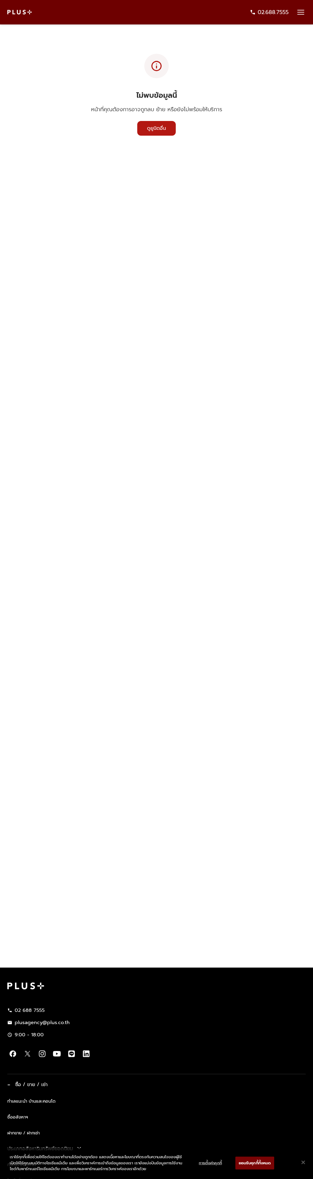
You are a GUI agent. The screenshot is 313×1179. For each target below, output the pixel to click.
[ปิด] (303, 1162)
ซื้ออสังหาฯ (17, 1117)
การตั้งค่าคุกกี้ (210, 1163)
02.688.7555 (273, 12)
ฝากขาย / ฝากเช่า (23, 1133)
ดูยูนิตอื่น (156, 128)
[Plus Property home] (19, 12)
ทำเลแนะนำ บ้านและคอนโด (31, 1101)
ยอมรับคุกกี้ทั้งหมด (255, 1163)
